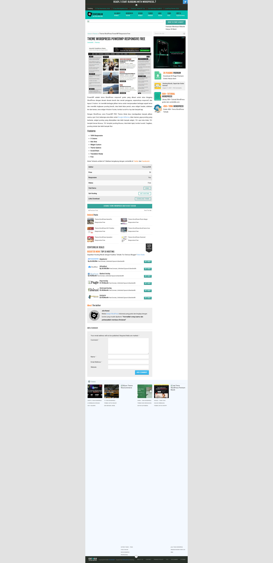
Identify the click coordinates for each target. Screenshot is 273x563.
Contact (148, 559)
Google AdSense (124, 117)
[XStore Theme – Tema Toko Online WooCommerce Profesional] (128, 465)
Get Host (148, 261)
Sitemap (183, 559)
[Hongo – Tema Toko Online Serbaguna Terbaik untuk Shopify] (161, 391)
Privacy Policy (158, 559)
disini (174, 79)
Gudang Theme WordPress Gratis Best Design (120, 206)
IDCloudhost (125, 559)
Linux (160, 14)
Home (89, 33)
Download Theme (143, 199)
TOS (167, 559)
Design (140, 14)
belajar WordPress (112, 314)
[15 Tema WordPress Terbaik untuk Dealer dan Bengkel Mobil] (111, 391)
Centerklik (90, 42)
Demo (147, 188)
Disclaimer (174, 559)
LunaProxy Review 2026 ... (172, 8)
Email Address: (96, 362)
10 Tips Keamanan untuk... (103, 8)
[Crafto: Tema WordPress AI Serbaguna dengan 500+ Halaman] (95, 391)
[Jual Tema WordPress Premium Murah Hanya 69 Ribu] (178, 465)
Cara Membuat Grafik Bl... (155, 8)
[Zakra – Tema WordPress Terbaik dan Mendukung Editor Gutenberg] (144, 391)
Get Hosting (144, 193)
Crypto (180, 14)
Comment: (95, 340)
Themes (150, 14)
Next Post (147, 210)
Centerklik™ (112, 559)
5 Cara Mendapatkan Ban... (121, 8)
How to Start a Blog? (175, 22)
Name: (93, 357)
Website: (94, 367)
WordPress (129, 14)
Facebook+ (146, 161)
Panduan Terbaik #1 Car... (138, 8)
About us (140, 559)
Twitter (136, 161)
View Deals (141, 255)
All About (117, 14)
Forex (169, 14)
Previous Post (94, 210)
